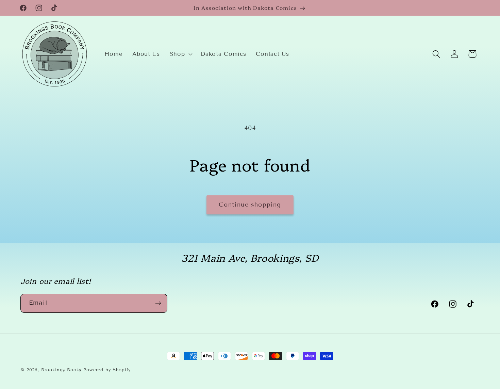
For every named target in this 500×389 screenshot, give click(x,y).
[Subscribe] (158, 303)
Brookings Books (61, 370)
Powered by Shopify (107, 370)
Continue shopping (250, 204)
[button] (180, 54)
